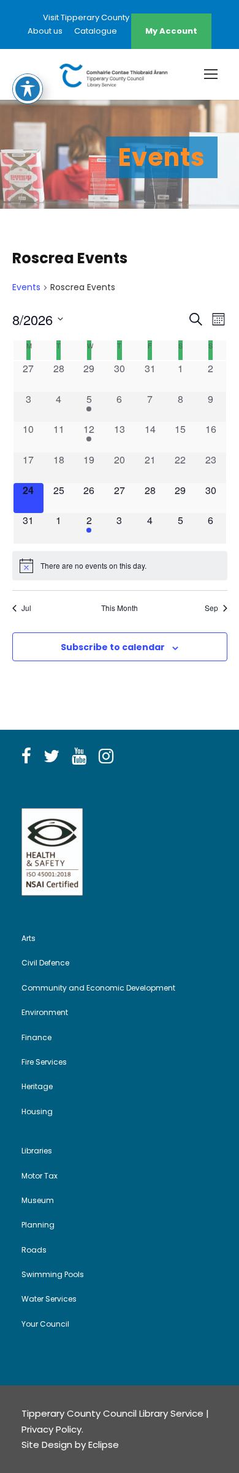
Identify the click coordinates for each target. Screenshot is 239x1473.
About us (45, 31)
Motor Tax (39, 1176)
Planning (38, 1225)
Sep (211, 608)
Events (26, 287)
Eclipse (103, 1444)
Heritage (37, 1086)
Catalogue (95, 31)
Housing (37, 1111)
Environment (44, 1012)
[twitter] (51, 756)
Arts (28, 938)
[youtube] (79, 756)
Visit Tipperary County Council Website (119, 17)
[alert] (119, 565)
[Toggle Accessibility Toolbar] (27, 88)
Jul (26, 608)
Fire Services (44, 1062)
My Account (171, 31)
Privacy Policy (51, 1429)
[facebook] (26, 756)
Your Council (45, 1324)
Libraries (36, 1150)
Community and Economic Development (98, 988)
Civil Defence (45, 963)
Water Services (49, 1299)
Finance (36, 1037)
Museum (37, 1200)
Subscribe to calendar (113, 647)
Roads (34, 1250)
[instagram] (106, 756)
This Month (119, 608)
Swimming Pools (52, 1274)
